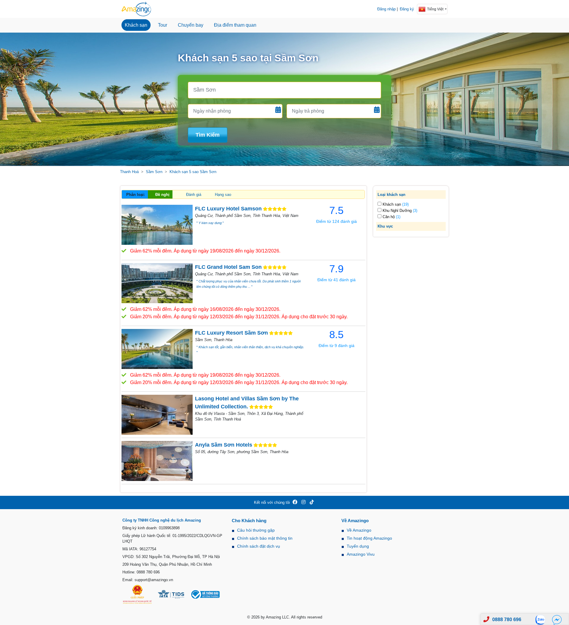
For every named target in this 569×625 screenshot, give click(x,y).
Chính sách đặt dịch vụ (258, 546)
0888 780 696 (506, 619)
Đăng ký (407, 9)
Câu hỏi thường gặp (256, 530)
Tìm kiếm (208, 135)
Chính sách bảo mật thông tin (265, 538)
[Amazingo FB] (295, 502)
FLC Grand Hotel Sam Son (228, 267)
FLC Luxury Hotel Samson (228, 209)
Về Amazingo (359, 530)
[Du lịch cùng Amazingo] (136, 9)
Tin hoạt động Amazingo (369, 538)
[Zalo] (542, 619)
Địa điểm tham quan (235, 25)
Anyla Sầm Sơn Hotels (223, 445)
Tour (162, 25)
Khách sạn (136, 25)
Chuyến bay (190, 25)
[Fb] (557, 619)
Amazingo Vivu (361, 554)
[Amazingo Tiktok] (311, 502)
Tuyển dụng (358, 546)
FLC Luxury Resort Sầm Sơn (231, 333)
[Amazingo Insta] (303, 502)
